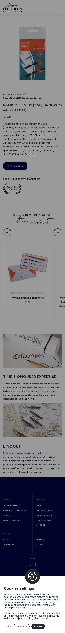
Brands (7, 500)
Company (8, 534)
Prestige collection (14, 510)
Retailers (41, 539)
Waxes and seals (45, 515)
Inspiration (9, 544)
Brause (7, 515)
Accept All (38, 626)
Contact (41, 544)
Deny (8, 626)
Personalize (21, 626)
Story (6, 539)
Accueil (6, 94)
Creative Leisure (12, 520)
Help (38, 534)
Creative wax (43, 520)
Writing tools (44, 510)
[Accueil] (12, 7)
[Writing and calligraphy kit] (27, 267)
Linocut (40, 525)
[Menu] (60, 8)
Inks (38, 505)
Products (41, 500)
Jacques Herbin (11, 505)
